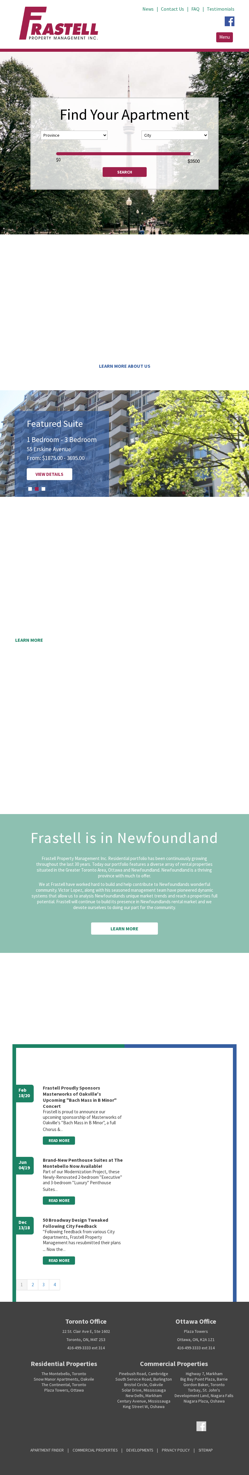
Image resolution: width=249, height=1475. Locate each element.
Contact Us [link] (172, 9)
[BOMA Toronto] (155, 1426)
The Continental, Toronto (64, 1384)
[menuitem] (151, 6)
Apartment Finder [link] (47, 1450)
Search (124, 172)
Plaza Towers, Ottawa (64, 1390)
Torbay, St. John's (204, 1390)
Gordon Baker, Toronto (204, 1384)
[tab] (30, 489)
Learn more (29, 640)
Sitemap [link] (206, 1450)
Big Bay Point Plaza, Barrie (204, 1379)
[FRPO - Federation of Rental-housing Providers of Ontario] (93, 1426)
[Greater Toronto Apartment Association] (140, 1426)
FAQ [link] (195, 9)
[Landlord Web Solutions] (125, 1426)
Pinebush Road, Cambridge (143, 1373)
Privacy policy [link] (176, 1450)
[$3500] (192, 154)
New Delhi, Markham (144, 1395)
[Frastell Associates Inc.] (60, 1426)
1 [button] (30, 489)
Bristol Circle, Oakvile (143, 1384)
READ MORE (59, 1140)
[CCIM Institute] (109, 1426)
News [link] (148, 9)
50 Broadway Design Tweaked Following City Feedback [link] (75, 1223)
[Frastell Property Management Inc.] (30, 1426)
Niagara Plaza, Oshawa (204, 1401)
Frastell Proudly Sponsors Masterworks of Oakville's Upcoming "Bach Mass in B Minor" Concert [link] (80, 1097)
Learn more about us (124, 366)
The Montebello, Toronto (64, 1373)
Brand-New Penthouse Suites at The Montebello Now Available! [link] (83, 1163)
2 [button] (37, 489)
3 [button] (43, 489)
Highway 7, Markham (204, 1373)
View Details (33, 474)
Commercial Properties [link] (95, 1450)
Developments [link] (139, 1450)
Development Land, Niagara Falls (204, 1395)
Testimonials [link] (220, 9)
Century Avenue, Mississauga (143, 1401)
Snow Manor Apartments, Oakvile (64, 1379)
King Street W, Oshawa (144, 1406)
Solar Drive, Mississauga (144, 1390)
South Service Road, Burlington (143, 1379)
